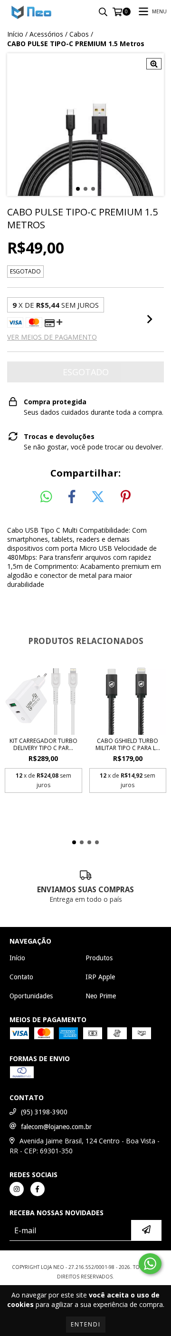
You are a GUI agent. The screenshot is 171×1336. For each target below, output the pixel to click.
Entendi (86, 1324)
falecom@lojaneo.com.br (56, 1127)
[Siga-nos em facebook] (37, 1189)
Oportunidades (31, 996)
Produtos (99, 958)
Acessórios (46, 34)
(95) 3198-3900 (44, 1112)
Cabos (79, 34)
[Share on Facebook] (71, 497)
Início (15, 34)
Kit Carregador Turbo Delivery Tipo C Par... (43, 744)
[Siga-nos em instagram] (17, 1189)
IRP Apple (100, 977)
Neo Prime (101, 996)
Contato (21, 977)
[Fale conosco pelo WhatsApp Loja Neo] (150, 1263)
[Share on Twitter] (98, 497)
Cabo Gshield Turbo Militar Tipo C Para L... (127, 744)
